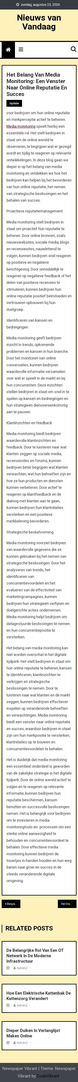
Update (14, 103)
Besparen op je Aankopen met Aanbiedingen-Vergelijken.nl (13, 904)
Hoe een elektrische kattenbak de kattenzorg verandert (38, 996)
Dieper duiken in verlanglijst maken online (33, 1033)
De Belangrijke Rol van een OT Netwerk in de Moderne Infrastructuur (35, 956)
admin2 (22, 968)
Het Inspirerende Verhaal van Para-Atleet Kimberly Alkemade (69, 904)
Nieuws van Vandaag (39, 22)
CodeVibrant (48, 1076)
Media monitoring (20, 126)
